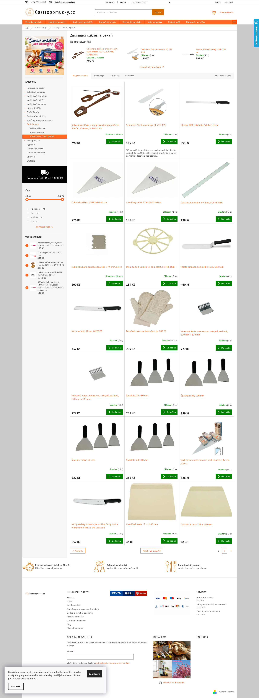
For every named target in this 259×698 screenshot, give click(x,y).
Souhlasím (94, 673)
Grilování (31, 156)
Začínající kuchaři (38, 128)
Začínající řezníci (37, 132)
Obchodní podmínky (76, 620)
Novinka (36, 217)
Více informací (29, 678)
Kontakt (110, 2)
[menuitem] (33, 22)
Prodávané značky (75, 616)
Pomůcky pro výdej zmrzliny (40, 120)
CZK (217, 2)
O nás (123, 2)
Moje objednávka (75, 628)
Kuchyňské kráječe (35, 100)
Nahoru (79, 550)
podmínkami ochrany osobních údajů (112, 663)
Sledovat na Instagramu (174, 682)
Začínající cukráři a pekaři (42, 136)
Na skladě (38, 208)
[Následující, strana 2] (224, 551)
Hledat (158, 12)
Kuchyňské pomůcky (36, 104)
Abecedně (129, 75)
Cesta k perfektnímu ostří (208, 611)
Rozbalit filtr (43, 227)
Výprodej (31, 144)
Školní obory (33, 124)
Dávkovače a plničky (36, 116)
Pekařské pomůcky (35, 88)
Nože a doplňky (34, 108)
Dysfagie (31, 160)
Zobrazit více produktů (150, 67)
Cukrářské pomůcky (36, 92)
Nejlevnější (99, 75)
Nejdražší (115, 75)
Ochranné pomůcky (36, 152)
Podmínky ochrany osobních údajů (83, 609)
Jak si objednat (139, 2)
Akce (34, 213)
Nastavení (16, 686)
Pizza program (33, 140)
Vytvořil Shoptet (226, 691)
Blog (69, 624)
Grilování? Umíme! (205, 597)
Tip (34, 221)
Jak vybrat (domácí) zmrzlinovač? (212, 604)
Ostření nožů (33, 112)
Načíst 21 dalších (152, 550)
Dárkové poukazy (35, 148)
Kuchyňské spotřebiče (37, 96)
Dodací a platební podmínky (80, 612)
